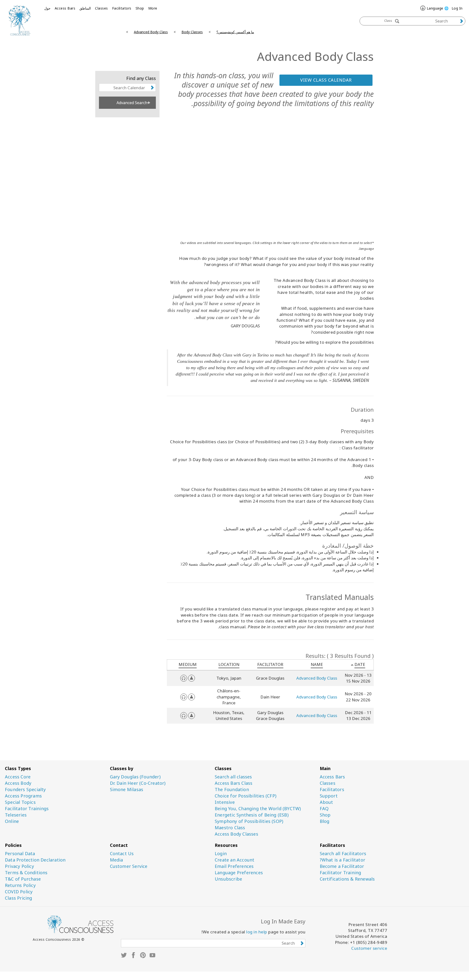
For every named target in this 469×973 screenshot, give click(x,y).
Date (359, 664)
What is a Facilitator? (342, 859)
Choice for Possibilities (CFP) (245, 795)
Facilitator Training (340, 872)
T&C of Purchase (23, 879)
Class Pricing (18, 898)
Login (221, 853)
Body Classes (192, 32)
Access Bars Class (233, 783)
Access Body (18, 783)
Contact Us (122, 853)
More (152, 8)
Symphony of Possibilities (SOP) (249, 821)
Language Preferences (239, 872)
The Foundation (232, 789)
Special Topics (20, 802)
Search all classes (233, 776)
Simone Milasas (126, 789)
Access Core (18, 776)
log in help (256, 932)
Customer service (369, 948)
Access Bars (65, 8)
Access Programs (23, 795)
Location (228, 664)
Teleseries (16, 815)
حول (47, 8)
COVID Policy (18, 891)
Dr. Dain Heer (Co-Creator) (138, 783)
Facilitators (121, 8)
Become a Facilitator (342, 866)
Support (329, 795)
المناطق (85, 8)
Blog (325, 821)
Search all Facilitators (343, 853)
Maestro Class (230, 827)
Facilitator (270, 664)
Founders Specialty (25, 789)
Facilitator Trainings (27, 808)
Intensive (225, 802)
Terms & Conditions (26, 872)
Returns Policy (20, 885)
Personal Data (20, 853)
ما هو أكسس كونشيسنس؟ (235, 32)
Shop (140, 8)
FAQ (324, 808)
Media (116, 859)
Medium (188, 664)
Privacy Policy (19, 866)
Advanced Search (132, 102)
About (326, 802)
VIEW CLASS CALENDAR (326, 80)
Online (12, 821)
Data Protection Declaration (35, 859)
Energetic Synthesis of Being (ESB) (251, 815)
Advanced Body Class (151, 32)
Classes (101, 8)
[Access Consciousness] (19, 20)
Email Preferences (234, 866)
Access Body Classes (236, 834)
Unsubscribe (228, 879)
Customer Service (129, 866)
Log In (457, 8)
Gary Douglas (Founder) (135, 776)
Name (317, 664)
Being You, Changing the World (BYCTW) (258, 808)
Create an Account (234, 859)
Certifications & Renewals (347, 879)
